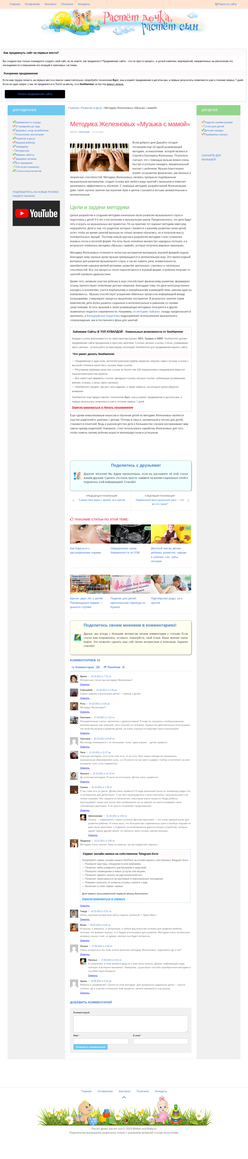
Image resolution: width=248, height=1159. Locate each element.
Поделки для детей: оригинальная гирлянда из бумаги (128, 603)
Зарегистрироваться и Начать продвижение (102, 407)
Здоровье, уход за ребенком (31, 130)
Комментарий (81, 1012)
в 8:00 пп (104, 738)
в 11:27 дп (100, 752)
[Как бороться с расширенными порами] (90, 533)
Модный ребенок (25, 142)
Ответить (85, 684)
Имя (76, 1035)
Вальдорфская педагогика (103, 315)
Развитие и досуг (25, 138)
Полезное (67, 4)
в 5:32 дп (101, 981)
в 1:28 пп (101, 787)
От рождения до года (27, 126)
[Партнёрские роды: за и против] (171, 584)
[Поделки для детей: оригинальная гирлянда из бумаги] (131, 584)
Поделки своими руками (218, 122)
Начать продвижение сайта (35, 94)
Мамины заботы (24, 154)
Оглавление (32, 4)
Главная (15, 4)
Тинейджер (21, 146)
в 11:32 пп (103, 773)
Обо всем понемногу (27, 166)
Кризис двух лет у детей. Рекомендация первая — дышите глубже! (86, 603)
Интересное (22, 150)
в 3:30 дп (99, 703)
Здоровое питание (25, 158)
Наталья (84, 132)
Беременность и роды (28, 122)
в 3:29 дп (106, 690)
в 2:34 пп (102, 946)
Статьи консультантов (28, 171)
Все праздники (23, 162)
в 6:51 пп (101, 911)
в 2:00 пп (104, 841)
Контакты (50, 4)
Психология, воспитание (29, 134)
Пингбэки (115, 667)
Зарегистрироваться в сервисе (103, 899)
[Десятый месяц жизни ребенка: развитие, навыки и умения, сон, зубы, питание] (171, 533)
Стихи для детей (214, 126)
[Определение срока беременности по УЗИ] (131, 533)
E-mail (137, 1035)
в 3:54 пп (116, 816)
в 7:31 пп (101, 676)
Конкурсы (84, 4)
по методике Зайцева (146, 311)
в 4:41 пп (111, 960)
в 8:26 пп (100, 925)
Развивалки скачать (216, 134)
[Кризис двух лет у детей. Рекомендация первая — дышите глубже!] (90, 584)
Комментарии (87, 667)
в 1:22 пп (104, 717)
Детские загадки (213, 130)
